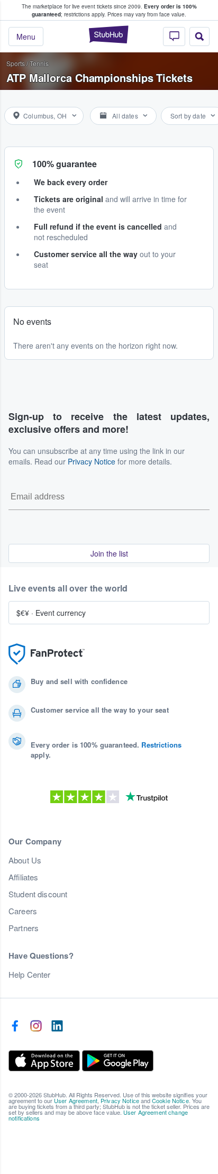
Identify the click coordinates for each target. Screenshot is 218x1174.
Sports (15, 63)
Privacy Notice (91, 461)
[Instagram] (36, 1026)
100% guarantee (64, 164)
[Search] (199, 36)
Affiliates (23, 877)
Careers (22, 911)
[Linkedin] (57, 1026)
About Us (24, 860)
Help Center (29, 974)
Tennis (39, 63)
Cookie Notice (170, 1100)
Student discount (37, 894)
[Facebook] (14, 1026)
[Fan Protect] (46, 654)
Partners (23, 928)
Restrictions (161, 745)
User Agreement (75, 1100)
